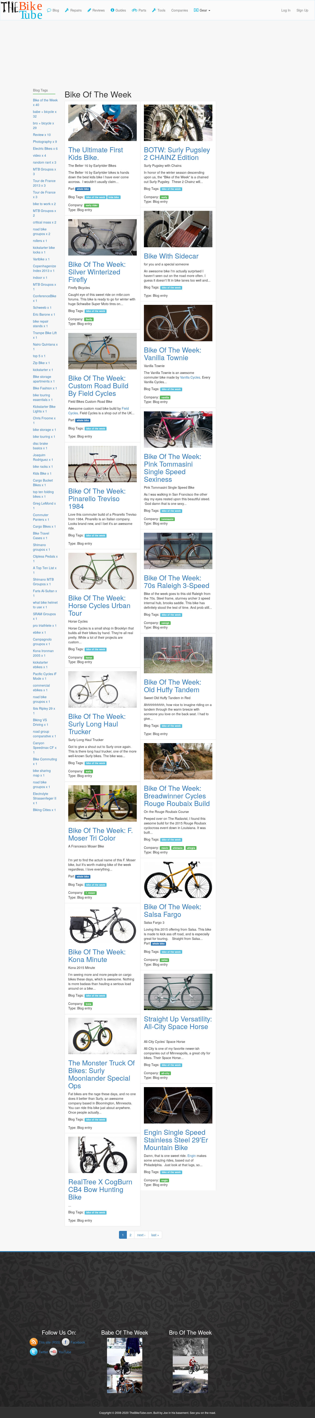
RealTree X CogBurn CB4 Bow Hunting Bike (100, 1189)
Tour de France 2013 (44, 183)
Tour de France (44, 194)
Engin (191, 1155)
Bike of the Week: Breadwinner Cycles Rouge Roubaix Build (177, 795)
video (39, 155)
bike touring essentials (43, 397)
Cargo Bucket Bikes (43, 482)
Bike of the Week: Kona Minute (97, 955)
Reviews (98, 10)
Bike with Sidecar (171, 256)
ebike (39, 632)
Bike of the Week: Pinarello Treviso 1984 (97, 498)
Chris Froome (44, 420)
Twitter (43, 1352)
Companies (179, 10)
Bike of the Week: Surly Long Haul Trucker (97, 723)
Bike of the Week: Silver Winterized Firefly (97, 271)
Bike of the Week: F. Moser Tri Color (100, 834)
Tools (161, 10)
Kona (88, 1003)
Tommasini (167, 519)
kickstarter (43, 369)
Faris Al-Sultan (45, 593)
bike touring (44, 436)
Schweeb (42, 307)
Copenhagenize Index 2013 (44, 268)
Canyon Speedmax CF (44, 747)
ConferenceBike (44, 298)
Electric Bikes (45, 148)
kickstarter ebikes (40, 664)
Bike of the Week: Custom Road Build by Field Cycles (98, 385)
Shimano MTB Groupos (43, 581)
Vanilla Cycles (190, 377)
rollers (40, 240)
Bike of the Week (95, 197)
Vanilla (165, 397)
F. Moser (90, 892)
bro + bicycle (43, 125)
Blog (56, 10)
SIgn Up (302, 10)
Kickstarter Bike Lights (44, 408)
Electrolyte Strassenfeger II (44, 798)
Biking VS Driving (40, 722)
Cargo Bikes (44, 526)
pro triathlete (45, 625)
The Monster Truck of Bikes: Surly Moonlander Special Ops (101, 1074)
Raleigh (165, 622)
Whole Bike (83, 189)
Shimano (177, 847)
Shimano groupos (41, 547)
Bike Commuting (45, 761)
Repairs (76, 10)
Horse (89, 657)
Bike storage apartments (44, 378)
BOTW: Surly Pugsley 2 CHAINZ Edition (177, 153)
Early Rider (92, 205)
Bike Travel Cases (41, 535)
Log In (286, 10)
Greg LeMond (44, 505)
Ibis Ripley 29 (44, 710)
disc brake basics (40, 445)
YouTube (64, 1352)
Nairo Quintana (45, 346)
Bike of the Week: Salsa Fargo (172, 910)
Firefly (89, 319)
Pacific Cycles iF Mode (45, 676)
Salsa (164, 960)
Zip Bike (41, 362)
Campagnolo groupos (42, 641)
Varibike (41, 259)
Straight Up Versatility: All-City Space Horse (178, 1022)
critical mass (44, 222)
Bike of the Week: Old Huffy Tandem (172, 685)
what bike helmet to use (45, 604)
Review (42, 134)
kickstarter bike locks (44, 249)
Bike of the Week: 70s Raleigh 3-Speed (176, 581)
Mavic (164, 847)
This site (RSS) (49, 1342)
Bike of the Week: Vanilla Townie (172, 353)
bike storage (44, 429)
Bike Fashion (45, 388)
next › (141, 1235)
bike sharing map (42, 772)
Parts (142, 10)
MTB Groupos (44, 171)
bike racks (43, 466)
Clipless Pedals (45, 558)
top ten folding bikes (43, 494)
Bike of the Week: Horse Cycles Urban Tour (99, 605)
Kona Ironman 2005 (43, 653)
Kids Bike (114, 197)
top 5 (39, 355)
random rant (44, 162)
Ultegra (191, 847)
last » (155, 1235)
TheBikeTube (12, 19)
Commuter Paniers (41, 517)
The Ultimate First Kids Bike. (95, 153)
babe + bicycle (44, 113)
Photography (45, 141)
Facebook (78, 1342)
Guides (121, 10)
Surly (164, 197)
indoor (40, 277)
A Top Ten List (44, 570)
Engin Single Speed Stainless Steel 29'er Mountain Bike (176, 1139)
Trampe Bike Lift (45, 335)
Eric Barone (44, 314)
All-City (165, 1073)
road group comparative (44, 733)
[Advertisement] (157, 52)
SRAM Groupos (44, 616)
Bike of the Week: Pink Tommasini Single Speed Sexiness (172, 467)
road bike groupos (41, 231)
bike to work (44, 203)
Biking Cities (44, 809)
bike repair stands (40, 323)
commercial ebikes (41, 687)
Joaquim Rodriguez (43, 457)
